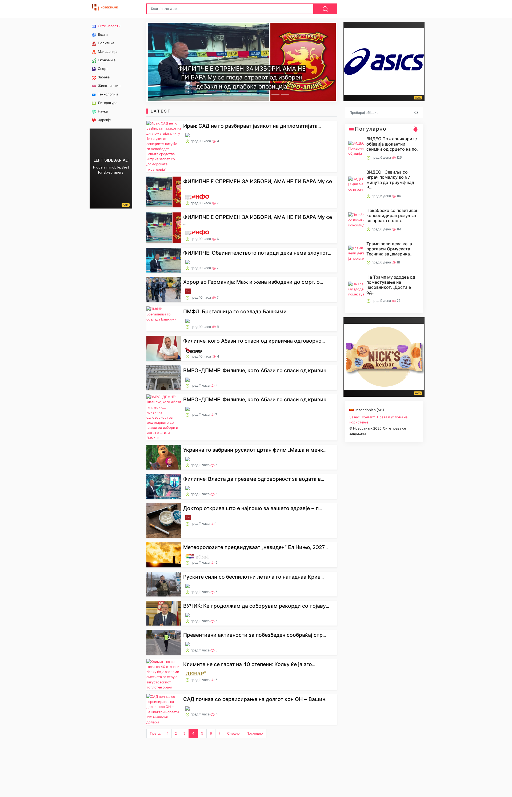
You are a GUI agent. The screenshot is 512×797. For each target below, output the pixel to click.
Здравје (104, 120)
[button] (160, 62)
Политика (105, 43)
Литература (107, 103)
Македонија (107, 51)
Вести (102, 34)
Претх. (155, 733)
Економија (106, 60)
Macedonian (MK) (369, 409)
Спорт (102, 68)
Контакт (368, 417)
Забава (103, 77)
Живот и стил (109, 85)
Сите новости (109, 26)
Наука (102, 111)
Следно (233, 733)
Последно (254, 733)
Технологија (107, 94)
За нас (354, 417)
